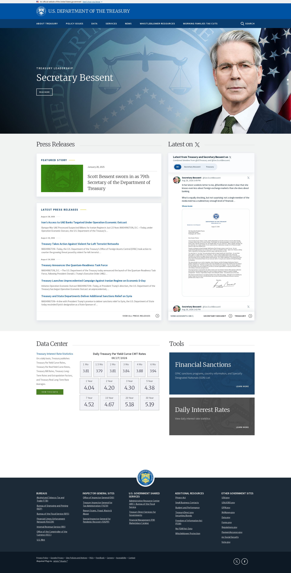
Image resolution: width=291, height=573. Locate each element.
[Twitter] (237, 561)
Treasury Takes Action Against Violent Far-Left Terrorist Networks (80, 244)
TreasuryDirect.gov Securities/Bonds (184, 514)
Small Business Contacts (187, 502)
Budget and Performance (187, 507)
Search (250, 23)
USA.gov (226, 497)
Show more (187, 206)
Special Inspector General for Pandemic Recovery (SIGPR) (97, 520)
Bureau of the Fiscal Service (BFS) (53, 513)
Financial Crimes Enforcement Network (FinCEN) (51, 520)
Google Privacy (57, 557)
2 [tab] (288, 84)
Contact (132, 557)
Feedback (100, 557)
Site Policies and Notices (76, 557)
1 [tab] (288, 80)
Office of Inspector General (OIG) (98, 497)
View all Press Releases (136, 315)
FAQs (91, 557)
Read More (44, 92)
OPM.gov (226, 507)
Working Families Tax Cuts (200, 23)
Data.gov (226, 517)
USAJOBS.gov (228, 502)
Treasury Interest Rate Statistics (54, 353)
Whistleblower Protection (187, 533)
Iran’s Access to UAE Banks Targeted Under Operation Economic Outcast (84, 222)
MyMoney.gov (228, 512)
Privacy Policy (42, 557)
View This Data (50, 392)
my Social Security (230, 537)
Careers (110, 557)
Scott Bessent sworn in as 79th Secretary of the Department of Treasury (119, 182)
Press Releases (55, 144)
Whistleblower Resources (157, 23)
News (128, 23)
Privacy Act (180, 497)
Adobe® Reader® (60, 561)
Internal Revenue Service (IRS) (51, 526)
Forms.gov (227, 522)
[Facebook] (244, 561)
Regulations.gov (229, 527)
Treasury (210, 167)
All (177, 167)
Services (111, 23)
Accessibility (121, 557)
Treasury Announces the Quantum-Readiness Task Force (74, 265)
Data (94, 23)
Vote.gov (226, 542)
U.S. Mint (41, 539)
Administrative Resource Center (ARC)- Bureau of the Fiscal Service (144, 503)
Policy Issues (74, 23)
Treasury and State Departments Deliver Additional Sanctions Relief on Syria (86, 296)
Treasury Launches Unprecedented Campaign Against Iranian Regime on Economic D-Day (93, 280)
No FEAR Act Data (183, 528)
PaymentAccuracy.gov (232, 532)
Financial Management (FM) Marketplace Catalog (142, 522)
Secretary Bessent (74, 77)
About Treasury (47, 23)
